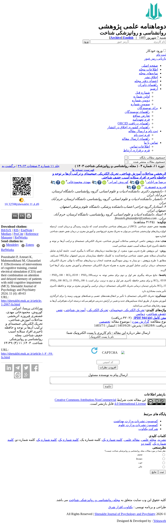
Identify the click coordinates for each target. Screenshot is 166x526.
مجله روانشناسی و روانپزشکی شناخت (94, 500)
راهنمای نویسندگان (137, 112)
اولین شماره (141, 96)
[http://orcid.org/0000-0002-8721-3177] (142, 183)
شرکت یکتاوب (148, 429)
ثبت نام (161, 54)
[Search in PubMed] (132, 183)
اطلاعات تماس (140, 146)
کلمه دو (146, 443)
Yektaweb (159, 521)
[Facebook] (34, 367)
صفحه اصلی (150, 65)
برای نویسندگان (147, 108)
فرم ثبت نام (142, 135)
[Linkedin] (8, 367)
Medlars (6, 234)
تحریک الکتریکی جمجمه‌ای (127, 310)
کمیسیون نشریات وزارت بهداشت (136, 421)
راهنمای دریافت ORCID (134, 123)
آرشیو (154, 88)
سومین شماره (140, 104)
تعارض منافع (141, 115)
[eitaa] (17, 374)
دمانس (140, 314)
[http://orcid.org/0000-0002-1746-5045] (139, 188)
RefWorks (21, 237)
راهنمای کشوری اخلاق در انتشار (128, 127)
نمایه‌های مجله (148, 73)
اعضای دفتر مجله (146, 81)
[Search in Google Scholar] (137, 183)
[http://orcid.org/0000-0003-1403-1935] (104, 183)
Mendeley (12, 244)
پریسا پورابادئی (156, 182)
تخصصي (104, 321)
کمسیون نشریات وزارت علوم (138, 425)
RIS (16, 230)
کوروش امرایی (119, 182)
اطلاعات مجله (148, 69)
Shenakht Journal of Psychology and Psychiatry (125, 514)
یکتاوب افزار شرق (120, 507)
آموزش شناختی (74, 310)
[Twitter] (26, 367)
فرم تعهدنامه (141, 119)
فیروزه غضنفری (155, 187)
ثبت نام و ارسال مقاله (143, 131)
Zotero (30, 244)
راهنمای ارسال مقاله (136, 138)
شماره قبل (142, 92)
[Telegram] (17, 367)
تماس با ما (151, 142)
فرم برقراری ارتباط (136, 150)
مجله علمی (148, 439)
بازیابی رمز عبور (155, 58)
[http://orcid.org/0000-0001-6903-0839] (63, 183)
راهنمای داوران (148, 85)
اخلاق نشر (151, 77)
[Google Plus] (26, 374)
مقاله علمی (132, 439)
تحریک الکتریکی (97, 310)
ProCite (18, 234)
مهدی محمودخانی (79, 182)
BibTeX (6, 230)
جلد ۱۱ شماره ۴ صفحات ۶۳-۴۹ (39, 166)
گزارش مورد (140, 321)
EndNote (26, 230)
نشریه (162, 439)
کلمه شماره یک (112, 439)
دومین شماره (141, 100)
